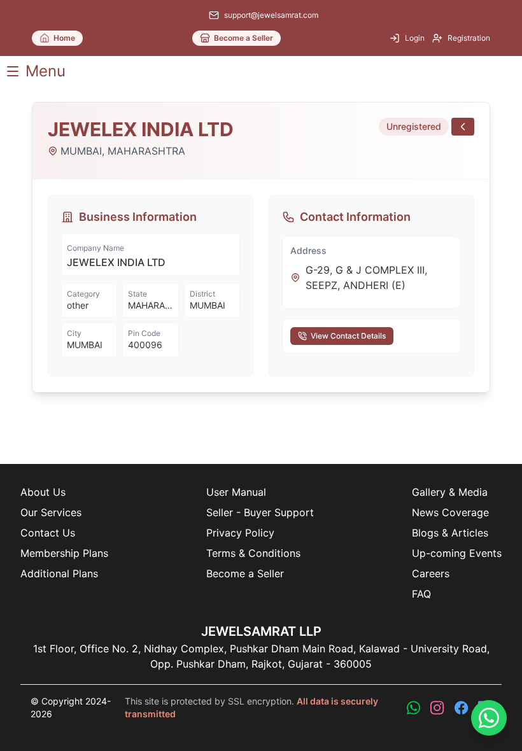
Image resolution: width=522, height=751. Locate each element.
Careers (430, 573)
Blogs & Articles (450, 532)
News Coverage (450, 512)
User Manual (236, 492)
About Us (43, 492)
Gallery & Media (450, 492)
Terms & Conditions (253, 553)
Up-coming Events (457, 553)
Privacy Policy (240, 532)
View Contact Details (348, 335)
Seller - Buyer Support (260, 512)
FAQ (421, 593)
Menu (45, 71)
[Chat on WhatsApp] (489, 718)
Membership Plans (64, 553)
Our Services (50, 512)
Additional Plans (59, 573)
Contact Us (47, 532)
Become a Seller (245, 573)
